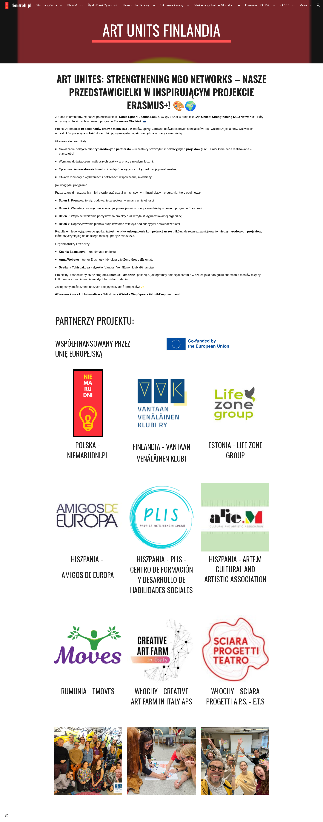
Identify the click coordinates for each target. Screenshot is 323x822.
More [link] (303, 5)
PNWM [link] (72, 5)
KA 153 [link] (284, 5)
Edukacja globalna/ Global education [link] (215, 5)
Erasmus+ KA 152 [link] (257, 5)
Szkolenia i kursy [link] (171, 5)
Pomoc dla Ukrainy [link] (136, 5)
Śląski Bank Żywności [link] (102, 5)
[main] (161, 31)
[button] (318, 5)
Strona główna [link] (46, 5)
